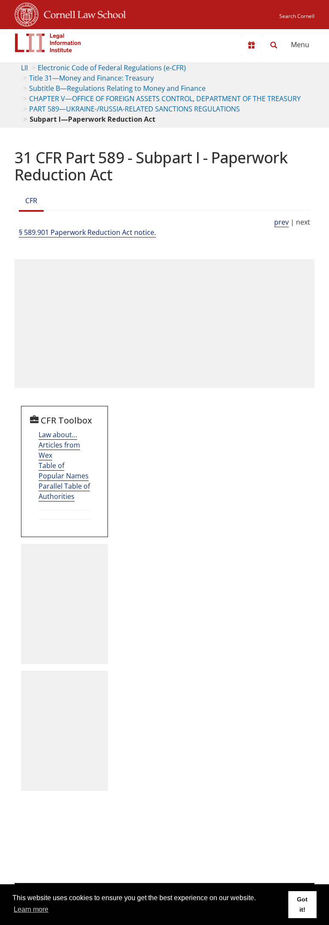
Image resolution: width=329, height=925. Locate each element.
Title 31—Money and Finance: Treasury (91, 78)
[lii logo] (48, 42)
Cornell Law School (82, 13)
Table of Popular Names (64, 471)
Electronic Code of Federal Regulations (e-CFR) (112, 67)
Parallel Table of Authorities (64, 491)
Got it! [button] (302, 904)
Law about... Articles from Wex (59, 445)
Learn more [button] (31, 909)
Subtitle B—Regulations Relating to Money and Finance (117, 88)
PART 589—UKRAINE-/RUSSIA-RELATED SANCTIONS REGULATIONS (134, 109)
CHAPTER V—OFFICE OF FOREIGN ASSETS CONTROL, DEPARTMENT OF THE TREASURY (165, 98)
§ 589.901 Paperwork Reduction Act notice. (87, 232)
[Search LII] (273, 45)
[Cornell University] (27, 13)
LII (24, 67)
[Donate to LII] (251, 45)
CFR (31, 200)
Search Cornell (296, 16)
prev (281, 222)
